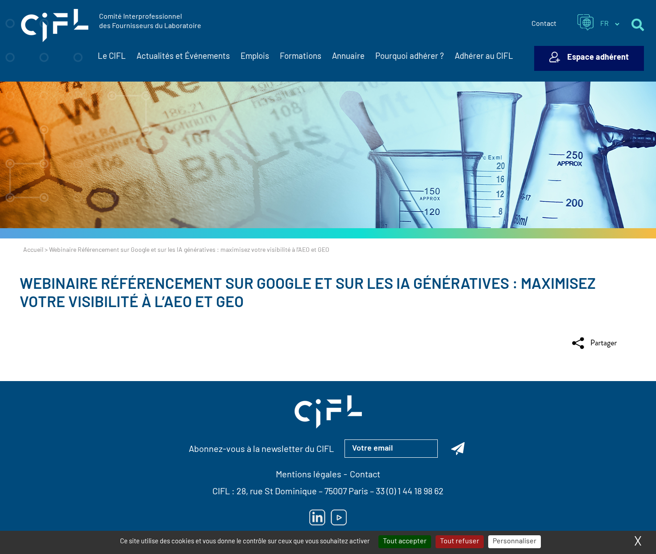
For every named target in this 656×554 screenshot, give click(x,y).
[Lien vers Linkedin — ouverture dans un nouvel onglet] (317, 517)
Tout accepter (405, 541)
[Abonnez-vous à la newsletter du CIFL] (457, 448)
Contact (543, 24)
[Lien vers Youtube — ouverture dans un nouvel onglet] (339, 517)
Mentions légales (308, 475)
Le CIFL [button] (112, 57)
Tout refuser (459, 541)
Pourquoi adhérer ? (409, 57)
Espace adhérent (598, 58)
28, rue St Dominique (277, 492)
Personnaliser (514, 541)
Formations (300, 57)
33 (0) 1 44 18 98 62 (410, 492)
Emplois (255, 57)
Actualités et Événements (183, 57)
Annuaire (348, 57)
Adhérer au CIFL (484, 57)
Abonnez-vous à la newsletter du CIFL (261, 449)
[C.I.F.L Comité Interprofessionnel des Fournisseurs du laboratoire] (54, 25)
